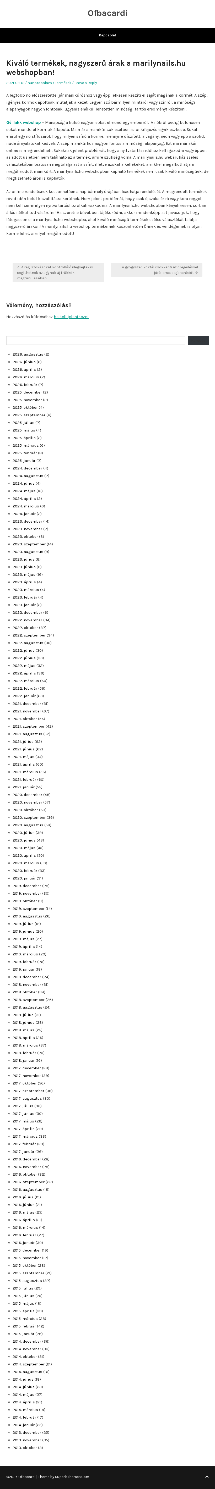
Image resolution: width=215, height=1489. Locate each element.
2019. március (25, 954)
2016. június (24, 1204)
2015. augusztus (27, 1280)
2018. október (25, 992)
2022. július (24, 650)
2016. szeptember (29, 1182)
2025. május (24, 430)
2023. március (26, 589)
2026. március (26, 377)
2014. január (24, 1424)
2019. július (23, 923)
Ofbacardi (108, 13)
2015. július (23, 1288)
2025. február (25, 453)
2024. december (27, 468)
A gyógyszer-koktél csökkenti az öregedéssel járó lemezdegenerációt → (160, 270)
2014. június (24, 1387)
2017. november (27, 1075)
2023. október (25, 536)
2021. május (23, 756)
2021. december (27, 703)
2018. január (24, 1060)
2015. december (27, 1250)
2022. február (25, 688)
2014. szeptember (29, 1364)
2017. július (23, 1106)
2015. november (27, 1257)
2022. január (24, 696)
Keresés (198, 340)
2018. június (24, 1022)
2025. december (27, 392)
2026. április (24, 369)
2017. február (24, 1144)
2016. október (25, 1174)
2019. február (24, 961)
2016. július (23, 1197)
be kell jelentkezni (71, 316)
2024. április (24, 498)
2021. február (24, 779)
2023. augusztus (28, 551)
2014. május (23, 1394)
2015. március (25, 1318)
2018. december (27, 977)
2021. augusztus (27, 734)
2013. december (27, 1432)
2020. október (25, 809)
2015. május (23, 1303)
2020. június (24, 840)
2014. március (25, 1409)
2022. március (26, 680)
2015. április (24, 1311)
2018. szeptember (29, 999)
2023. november (27, 529)
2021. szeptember (29, 726)
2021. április (24, 764)
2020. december (27, 794)
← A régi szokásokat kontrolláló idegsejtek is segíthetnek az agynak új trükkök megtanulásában (55, 272)
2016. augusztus (27, 1189)
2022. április (24, 673)
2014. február (24, 1417)
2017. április (24, 1128)
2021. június (24, 749)
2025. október (25, 407)
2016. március (25, 1227)
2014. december (27, 1341)
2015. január (23, 1333)
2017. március (25, 1136)
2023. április (24, 582)
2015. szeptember (28, 1273)
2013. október (25, 1447)
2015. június (23, 1295)
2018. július (23, 1014)
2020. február (25, 870)
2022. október (25, 627)
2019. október (25, 901)
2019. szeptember (29, 908)
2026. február (25, 384)
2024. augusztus (28, 475)
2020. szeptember (29, 817)
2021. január (24, 787)
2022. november (27, 620)
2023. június (24, 566)
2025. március (26, 445)
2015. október (25, 1265)
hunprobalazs (40, 83)
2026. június (24, 361)
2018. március (25, 1045)
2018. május (23, 1030)
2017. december (27, 1068)
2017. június (23, 1113)
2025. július (23, 422)
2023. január (24, 604)
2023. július (24, 559)
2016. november (27, 1166)
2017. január (23, 1151)
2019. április (24, 946)
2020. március (26, 863)
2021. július (23, 741)
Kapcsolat (107, 35)
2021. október (25, 718)
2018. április (24, 1037)
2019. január (24, 969)
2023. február (25, 597)
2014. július (23, 1379)
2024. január (24, 513)
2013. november (27, 1440)
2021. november (27, 711)
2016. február (24, 1235)
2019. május (23, 939)
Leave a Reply (85, 83)
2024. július (24, 483)
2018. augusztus (27, 1007)
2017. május (23, 1121)
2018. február (24, 1052)
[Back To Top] (207, 1477)
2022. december (27, 612)
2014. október (25, 1356)
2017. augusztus (27, 1098)
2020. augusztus (28, 825)
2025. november (27, 399)
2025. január (24, 460)
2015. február (24, 1326)
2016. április (24, 1219)
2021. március (25, 772)
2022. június (24, 658)
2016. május (23, 1212)
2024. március (26, 506)
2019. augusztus (27, 916)
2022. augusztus (28, 642)
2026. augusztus (28, 354)
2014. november (27, 1349)
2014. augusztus (27, 1371)
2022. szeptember (29, 635)
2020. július (24, 832)
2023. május (24, 574)
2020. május (24, 847)
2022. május (24, 665)
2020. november (27, 802)
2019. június (24, 931)
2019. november (27, 893)
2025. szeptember (29, 415)
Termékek (63, 83)
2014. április (24, 1402)
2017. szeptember (28, 1090)
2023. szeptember (29, 544)
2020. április (24, 855)
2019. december (27, 885)
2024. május (24, 491)
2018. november (27, 984)
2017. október (25, 1083)
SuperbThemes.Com (72, 1477)
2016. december (27, 1159)
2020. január (24, 878)
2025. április (24, 437)
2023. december (27, 521)
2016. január (24, 1242)
